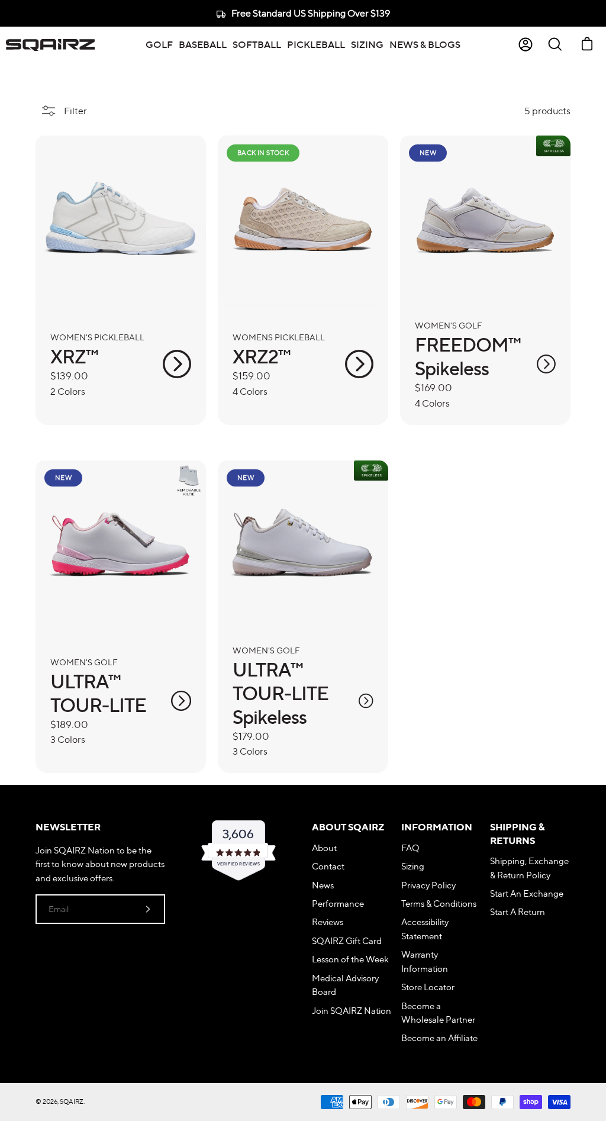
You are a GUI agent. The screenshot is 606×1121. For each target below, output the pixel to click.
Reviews (327, 921)
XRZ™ (74, 356)
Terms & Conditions (438, 903)
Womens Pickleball (279, 337)
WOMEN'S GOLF (448, 325)
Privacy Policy (428, 885)
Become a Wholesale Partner (438, 1012)
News (323, 885)
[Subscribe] (148, 909)
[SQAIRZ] (50, 44)
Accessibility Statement (425, 928)
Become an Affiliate (439, 1037)
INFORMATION (436, 827)
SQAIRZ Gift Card (347, 940)
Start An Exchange (526, 893)
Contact (328, 866)
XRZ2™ (262, 356)
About (324, 847)
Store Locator (427, 987)
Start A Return (517, 911)
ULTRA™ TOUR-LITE (98, 693)
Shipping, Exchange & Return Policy (529, 867)
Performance (338, 903)
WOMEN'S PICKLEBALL (97, 337)
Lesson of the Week (350, 959)
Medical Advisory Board (345, 984)
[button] (159, 44)
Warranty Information (424, 961)
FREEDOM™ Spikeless (468, 356)
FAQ (410, 847)
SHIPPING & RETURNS (517, 833)
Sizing (412, 866)
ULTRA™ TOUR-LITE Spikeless (280, 693)
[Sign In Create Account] (525, 44)
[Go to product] (177, 364)
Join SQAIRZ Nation (351, 1010)
